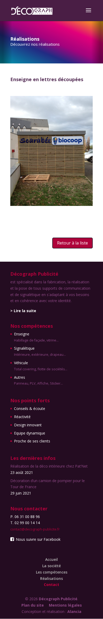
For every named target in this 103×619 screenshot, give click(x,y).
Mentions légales (65, 605)
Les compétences (51, 572)
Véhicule (40, 365)
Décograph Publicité (58, 598)
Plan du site (32, 605)
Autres (38, 380)
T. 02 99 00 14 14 (25, 522)
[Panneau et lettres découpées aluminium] (51, 204)
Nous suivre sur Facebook (37, 539)
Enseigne (36, 337)
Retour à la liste (72, 243)
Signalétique (40, 351)
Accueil (51, 559)
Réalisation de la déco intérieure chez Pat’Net (49, 466)
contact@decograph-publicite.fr (35, 529)
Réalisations (51, 578)
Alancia (74, 611)
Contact (51, 584)
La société (51, 565)
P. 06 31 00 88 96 (25, 516)
